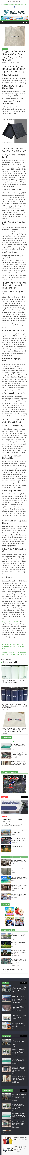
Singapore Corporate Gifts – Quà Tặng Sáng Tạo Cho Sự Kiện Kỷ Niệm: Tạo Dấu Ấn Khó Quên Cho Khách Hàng (14, 729)
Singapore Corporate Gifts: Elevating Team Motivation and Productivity (20, 1139)
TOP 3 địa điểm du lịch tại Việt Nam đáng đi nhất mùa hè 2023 (19, 877)
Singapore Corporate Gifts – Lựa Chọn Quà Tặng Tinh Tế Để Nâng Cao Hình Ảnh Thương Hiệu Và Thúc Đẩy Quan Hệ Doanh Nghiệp (14, 705)
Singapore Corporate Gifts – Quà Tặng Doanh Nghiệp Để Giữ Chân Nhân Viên (14, 654)
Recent (15, 857)
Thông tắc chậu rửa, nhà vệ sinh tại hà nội (12, 969)
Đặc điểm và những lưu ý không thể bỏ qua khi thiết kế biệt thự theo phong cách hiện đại (19, 887)
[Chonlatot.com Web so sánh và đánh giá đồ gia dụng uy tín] (6, 893)
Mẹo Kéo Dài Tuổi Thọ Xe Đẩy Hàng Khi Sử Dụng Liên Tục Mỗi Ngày (20, 1148)
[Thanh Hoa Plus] (2, 22)
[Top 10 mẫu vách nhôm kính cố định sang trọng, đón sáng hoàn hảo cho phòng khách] (6, 1039)
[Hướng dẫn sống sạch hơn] (14, 800)
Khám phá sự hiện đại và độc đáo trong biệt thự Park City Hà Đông (18, 861)
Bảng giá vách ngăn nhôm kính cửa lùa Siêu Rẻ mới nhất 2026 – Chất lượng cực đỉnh (19, 745)
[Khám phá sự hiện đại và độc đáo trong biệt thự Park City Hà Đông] (6, 859)
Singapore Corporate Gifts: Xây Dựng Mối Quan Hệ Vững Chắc (13, 681)
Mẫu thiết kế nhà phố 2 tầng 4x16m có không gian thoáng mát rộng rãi (18, 935)
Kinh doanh (5, 48)
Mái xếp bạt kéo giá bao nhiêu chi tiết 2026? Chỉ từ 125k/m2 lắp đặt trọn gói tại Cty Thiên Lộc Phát (19, 999)
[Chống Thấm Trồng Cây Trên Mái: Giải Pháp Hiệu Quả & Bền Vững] (6, 1014)
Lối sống (4, 816)
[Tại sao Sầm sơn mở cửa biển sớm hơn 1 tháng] (6, 830)
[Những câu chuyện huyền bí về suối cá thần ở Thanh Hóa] (6, 838)
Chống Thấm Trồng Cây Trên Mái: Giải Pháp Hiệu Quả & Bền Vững (19, 1017)
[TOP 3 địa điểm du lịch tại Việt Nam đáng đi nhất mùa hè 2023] (6, 876)
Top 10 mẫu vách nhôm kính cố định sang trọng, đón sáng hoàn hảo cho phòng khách (19, 1042)
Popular (6, 857)
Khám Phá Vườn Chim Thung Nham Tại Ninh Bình (18, 943)
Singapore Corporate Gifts (10, 622)
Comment (24, 857)
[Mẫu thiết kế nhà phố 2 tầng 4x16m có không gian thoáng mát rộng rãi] (6, 934)
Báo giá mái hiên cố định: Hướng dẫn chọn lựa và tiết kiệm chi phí (18, 1025)
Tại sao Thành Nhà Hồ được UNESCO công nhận (18, 847)
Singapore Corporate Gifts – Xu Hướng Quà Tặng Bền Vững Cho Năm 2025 (13, 646)
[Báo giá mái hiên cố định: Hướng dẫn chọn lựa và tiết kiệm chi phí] (6, 1023)
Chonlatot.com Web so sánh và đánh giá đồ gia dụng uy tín (18, 895)
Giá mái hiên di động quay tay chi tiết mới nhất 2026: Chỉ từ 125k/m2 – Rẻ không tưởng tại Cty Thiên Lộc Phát (19, 1008)
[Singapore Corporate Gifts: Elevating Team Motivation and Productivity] (8, 1138)
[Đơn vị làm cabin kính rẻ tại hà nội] (6, 868)
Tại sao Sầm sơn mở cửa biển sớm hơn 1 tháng (18, 831)
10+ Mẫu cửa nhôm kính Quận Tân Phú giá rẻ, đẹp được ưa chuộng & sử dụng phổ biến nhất (18, 1052)
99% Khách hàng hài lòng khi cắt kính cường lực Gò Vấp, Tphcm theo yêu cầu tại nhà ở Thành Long (19, 961)
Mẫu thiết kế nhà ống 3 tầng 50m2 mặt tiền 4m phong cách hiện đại (18, 952)
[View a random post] (26, 22)
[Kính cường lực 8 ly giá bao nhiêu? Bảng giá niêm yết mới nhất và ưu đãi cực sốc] (6, 1058)
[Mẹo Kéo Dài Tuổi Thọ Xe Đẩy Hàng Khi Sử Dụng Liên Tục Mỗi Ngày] (8, 1146)
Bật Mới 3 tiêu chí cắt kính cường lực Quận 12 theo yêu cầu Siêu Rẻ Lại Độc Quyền (19, 763)
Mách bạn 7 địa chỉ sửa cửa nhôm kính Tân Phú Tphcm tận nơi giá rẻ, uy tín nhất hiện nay (18, 754)
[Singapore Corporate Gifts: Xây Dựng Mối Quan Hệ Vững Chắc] (14, 666)
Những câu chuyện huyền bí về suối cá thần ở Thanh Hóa (18, 839)
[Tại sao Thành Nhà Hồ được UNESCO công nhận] (6, 846)
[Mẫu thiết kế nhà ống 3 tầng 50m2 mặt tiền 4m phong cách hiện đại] (6, 950)
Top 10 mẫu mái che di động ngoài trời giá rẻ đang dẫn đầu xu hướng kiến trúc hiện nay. (19, 989)
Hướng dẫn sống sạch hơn (12, 819)
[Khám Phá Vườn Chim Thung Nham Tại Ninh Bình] (6, 942)
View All (24, 797)
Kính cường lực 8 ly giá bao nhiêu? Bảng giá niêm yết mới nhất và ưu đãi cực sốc (18, 1060)
